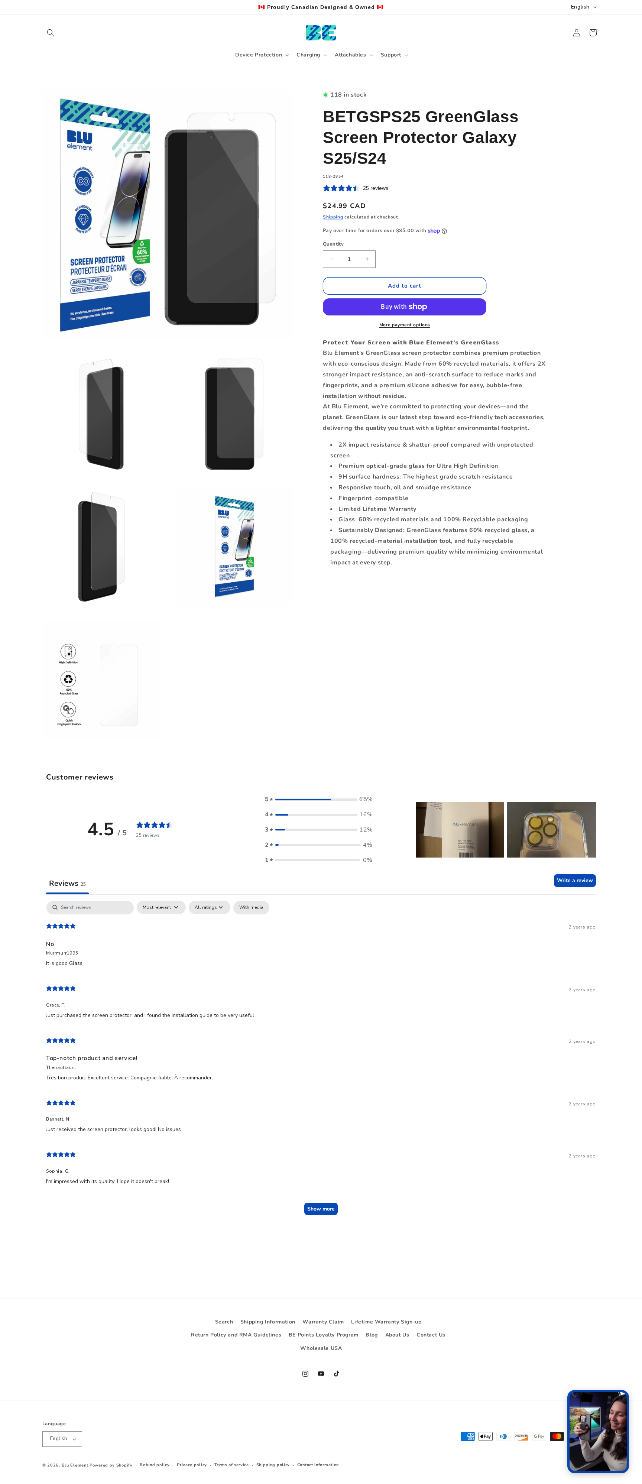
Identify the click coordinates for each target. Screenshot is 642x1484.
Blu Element (75, 1465)
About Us (397, 1334)
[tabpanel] (321, 1061)
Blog (371, 1334)
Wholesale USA (321, 1348)
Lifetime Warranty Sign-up (386, 1321)
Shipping (333, 217)
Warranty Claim (323, 1321)
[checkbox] (251, 907)
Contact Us (430, 1334)
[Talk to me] (598, 1431)
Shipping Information (267, 1321)
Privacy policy (192, 1465)
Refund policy (154, 1465)
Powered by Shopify (111, 1465)
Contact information (318, 1465)
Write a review (575, 880)
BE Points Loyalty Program (324, 1334)
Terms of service (231, 1465)
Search (224, 1321)
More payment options (404, 325)
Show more (321, 1208)
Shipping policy (273, 1465)
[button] (50, 33)
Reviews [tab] (67, 883)
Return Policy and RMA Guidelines (236, 1334)
